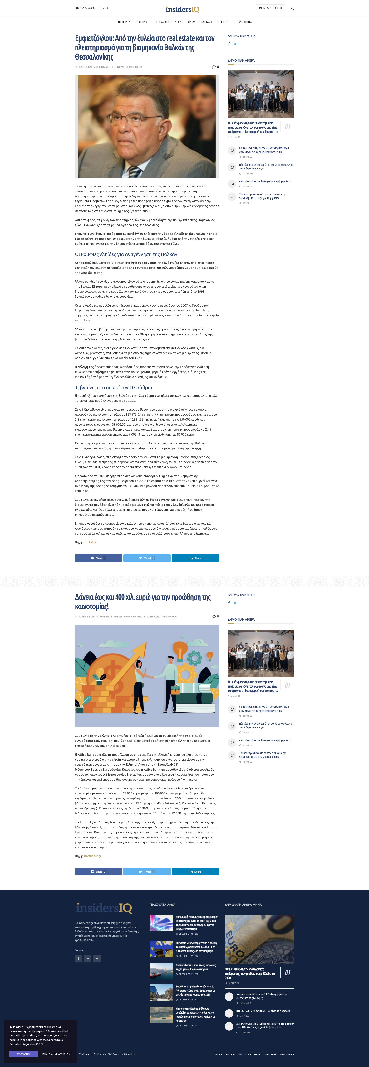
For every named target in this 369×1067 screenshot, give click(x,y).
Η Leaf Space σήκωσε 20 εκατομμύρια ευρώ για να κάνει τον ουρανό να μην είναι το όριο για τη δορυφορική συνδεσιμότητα (253, 127)
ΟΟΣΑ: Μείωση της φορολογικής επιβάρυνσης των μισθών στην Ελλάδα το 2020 (250, 973)
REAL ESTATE (86, 66)
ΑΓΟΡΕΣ (179, 22)
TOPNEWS (118, 66)
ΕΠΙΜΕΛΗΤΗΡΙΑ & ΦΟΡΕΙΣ (127, 616)
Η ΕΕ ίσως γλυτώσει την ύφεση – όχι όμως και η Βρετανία (263, 1010)
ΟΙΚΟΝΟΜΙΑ (123, 22)
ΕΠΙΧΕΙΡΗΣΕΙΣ (143, 22)
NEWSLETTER (272, 8)
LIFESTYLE (223, 22)
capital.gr (89, 542)
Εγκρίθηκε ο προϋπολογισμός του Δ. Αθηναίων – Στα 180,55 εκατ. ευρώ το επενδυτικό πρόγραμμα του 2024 (195, 990)
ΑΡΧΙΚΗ (218, 1054)
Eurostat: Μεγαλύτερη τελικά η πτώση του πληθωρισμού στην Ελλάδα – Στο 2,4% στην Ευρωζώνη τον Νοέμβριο (196, 947)
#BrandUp (129, 1054)
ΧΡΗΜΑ (191, 22)
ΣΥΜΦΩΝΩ (23, 1054)
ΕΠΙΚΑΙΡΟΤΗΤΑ (243, 22)
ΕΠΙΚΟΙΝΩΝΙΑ (234, 1054)
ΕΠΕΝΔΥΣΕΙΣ (163, 22)
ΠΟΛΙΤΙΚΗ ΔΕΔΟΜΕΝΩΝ (56, 1054)
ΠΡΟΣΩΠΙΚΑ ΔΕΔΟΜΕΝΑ (279, 1054)
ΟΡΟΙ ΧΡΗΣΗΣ (253, 1054)
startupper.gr (92, 856)
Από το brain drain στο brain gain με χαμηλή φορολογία (265, 181)
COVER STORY (87, 616)
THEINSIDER (103, 66)
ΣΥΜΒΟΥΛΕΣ (206, 22)
